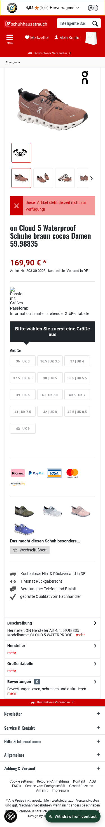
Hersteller (16, 645)
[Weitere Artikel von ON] (85, 77)
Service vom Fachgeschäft (45, 786)
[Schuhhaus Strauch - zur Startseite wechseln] (26, 24)
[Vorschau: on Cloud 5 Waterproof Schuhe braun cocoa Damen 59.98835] (21, 178)
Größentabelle (20, 663)
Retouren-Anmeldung (53, 781)
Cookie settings (21, 781)
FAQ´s (16, 786)
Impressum (60, 790)
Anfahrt (42, 790)
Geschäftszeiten (81, 786)
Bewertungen (19, 681)
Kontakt (79, 781)
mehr (80, 635)
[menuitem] (10, 39)
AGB (92, 781)
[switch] (93, 8)
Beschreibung (19, 623)
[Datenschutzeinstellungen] (10, 816)
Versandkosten (87, 801)
